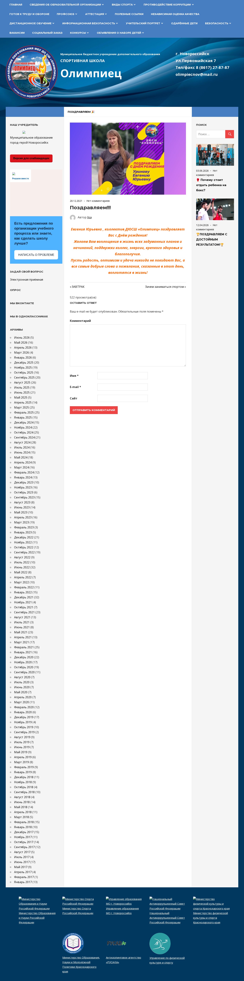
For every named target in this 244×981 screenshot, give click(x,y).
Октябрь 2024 (23, 432)
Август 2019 (22, 737)
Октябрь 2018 (23, 787)
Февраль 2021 (24, 647)
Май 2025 (20, 397)
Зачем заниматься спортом (164, 287)
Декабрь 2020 (23, 657)
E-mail (75, 387)
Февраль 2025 (24, 412)
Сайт (73, 398)
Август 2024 (22, 442)
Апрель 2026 (23, 347)
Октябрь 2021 (23, 607)
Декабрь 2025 (23, 362)
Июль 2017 (21, 857)
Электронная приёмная (26, 280)
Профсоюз (65, 14)
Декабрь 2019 (23, 717)
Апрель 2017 (23, 872)
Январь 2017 (23, 882)
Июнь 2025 (22, 392)
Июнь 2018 (22, 802)
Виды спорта (122, 4)
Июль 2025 (21, 387)
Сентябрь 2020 (24, 672)
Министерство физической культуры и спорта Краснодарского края (210, 917)
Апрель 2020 (23, 697)
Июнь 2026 (22, 337)
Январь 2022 (23, 592)
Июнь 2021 (22, 627)
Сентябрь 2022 (24, 552)
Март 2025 (21, 407)
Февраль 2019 (24, 767)
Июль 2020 (21, 682)
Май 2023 (20, 512)
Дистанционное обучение (30, 23)
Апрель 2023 (23, 517)
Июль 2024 (21, 447)
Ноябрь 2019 (23, 722)
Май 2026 (20, 342)
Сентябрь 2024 (24, 437)
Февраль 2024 (24, 472)
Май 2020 (20, 692)
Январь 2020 (23, 712)
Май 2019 (20, 752)
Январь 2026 (23, 357)
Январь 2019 (23, 772)
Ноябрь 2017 (23, 837)
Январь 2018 (23, 827)
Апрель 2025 (23, 402)
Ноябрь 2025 (23, 367)
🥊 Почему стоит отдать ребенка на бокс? (211, 185)
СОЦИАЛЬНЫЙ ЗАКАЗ (47, 32)
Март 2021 (21, 642)
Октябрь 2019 (23, 727)
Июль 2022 (21, 562)
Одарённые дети (184, 23)
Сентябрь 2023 (24, 497)
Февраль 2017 (24, 877)
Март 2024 (21, 467)
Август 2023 (22, 502)
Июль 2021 (21, 622)
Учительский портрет (143, 23)
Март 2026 (21, 352)
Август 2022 (22, 557)
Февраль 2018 (24, 822)
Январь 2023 (23, 532)
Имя (74, 376)
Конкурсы (78, 32)
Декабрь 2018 (23, 777)
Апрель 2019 (23, 757)
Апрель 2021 (23, 637)
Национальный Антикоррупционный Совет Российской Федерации (167, 917)
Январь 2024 (23, 477)
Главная (15, 4)
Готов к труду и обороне (29, 14)
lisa (89, 217)
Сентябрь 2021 (24, 612)
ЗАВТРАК (78, 287)
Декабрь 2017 (23, 832)
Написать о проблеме (36, 254)
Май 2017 (20, 867)
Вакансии (17, 32)
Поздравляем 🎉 (81, 111)
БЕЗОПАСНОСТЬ (216, 23)
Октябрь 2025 (23, 372)
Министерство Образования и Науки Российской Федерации (37, 917)
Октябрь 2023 (23, 492)
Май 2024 (20, 457)
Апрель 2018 (23, 812)
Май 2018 (20, 807)
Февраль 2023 (24, 527)
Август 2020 (22, 677)
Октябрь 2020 (23, 667)
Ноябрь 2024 (23, 427)
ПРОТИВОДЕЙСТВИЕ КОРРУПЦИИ (167, 4)
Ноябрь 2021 (23, 602)
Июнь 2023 (22, 507)
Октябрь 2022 (23, 547)
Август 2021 (22, 617)
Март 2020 (21, 702)
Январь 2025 (23, 417)
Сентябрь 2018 (24, 792)
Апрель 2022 (23, 577)
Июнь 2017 (22, 862)
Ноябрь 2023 (23, 487)
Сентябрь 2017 (24, 847)
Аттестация (94, 14)
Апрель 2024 (23, 462)
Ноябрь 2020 (23, 662)
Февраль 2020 (24, 707)
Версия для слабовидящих (31, 158)
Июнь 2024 (22, 452)
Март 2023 (21, 522)
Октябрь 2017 (23, 842)
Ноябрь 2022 (23, 542)
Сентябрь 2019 (24, 732)
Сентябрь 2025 (24, 377)
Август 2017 (22, 852)
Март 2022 (21, 582)
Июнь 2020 (22, 687)
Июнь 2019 (22, 747)
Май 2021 (20, 632)
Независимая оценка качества (175, 14)
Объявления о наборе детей (119, 32)
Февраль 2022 (24, 587)
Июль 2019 (21, 742)
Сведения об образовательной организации (65, 4)
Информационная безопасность (88, 23)
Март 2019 (21, 762)
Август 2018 (22, 797)
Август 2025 (22, 382)
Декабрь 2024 (23, 422)
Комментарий (80, 321)
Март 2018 (21, 817)
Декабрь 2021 (23, 597)
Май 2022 (20, 572)
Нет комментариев (98, 200)
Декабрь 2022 (23, 537)
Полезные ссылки (129, 14)
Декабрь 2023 (23, 482)
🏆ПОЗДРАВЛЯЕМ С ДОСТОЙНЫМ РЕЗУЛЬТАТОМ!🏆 (211, 239)
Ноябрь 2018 (23, 782)
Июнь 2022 (22, 567)
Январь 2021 (23, 652)
